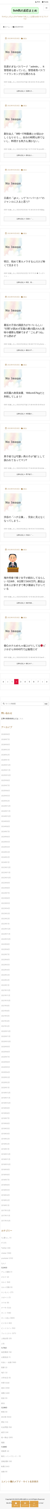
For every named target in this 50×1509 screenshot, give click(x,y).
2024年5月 (5, 842)
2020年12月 (6, 1031)
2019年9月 (5, 1108)
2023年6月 (5, 898)
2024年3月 (5, 852)
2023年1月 (5, 924)
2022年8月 (5, 949)
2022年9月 (5, 944)
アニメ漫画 (6, 1272)
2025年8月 (5, 780)
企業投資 (6, 1357)
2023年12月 (6, 867)
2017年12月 (5, 1210)
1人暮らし (6, 1238)
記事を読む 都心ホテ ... (25, 663)
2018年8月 (5, 1175)
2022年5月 (5, 965)
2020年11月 (5, 1036)
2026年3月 (5, 750)
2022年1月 (5, 985)
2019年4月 (5, 1134)
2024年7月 (5, 831)
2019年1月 (5, 1149)
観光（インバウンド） (11, 1456)
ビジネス (6, 1323)
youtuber (7, 1258)
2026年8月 (5, 734)
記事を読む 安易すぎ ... (25, 91)
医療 (4, 1367)
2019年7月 (5, 1118)
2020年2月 (5, 1082)
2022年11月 (5, 934)
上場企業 (6, 1338)
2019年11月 (5, 1098)
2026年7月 (5, 739)
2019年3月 (5, 1139)
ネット (6, 1313)
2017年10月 (5, 1221)
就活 (5, 1388)
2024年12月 (6, 806)
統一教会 (7, 1437)
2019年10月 (6, 1103)
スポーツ (6, 1297)
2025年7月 (5, 785)
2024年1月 (5, 862)
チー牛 (6, 1308)
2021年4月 (5, 1021)
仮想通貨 (6, 1352)
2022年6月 (5, 959)
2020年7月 (5, 1057)
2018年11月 (5, 1159)
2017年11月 (5, 1215)
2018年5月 (5, 1190)
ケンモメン (7, 1292)
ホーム (7, 27)
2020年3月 (5, 1077)
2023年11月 (5, 872)
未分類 (6, 1417)
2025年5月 (5, 796)
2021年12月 (5, 990)
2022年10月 (6, 939)
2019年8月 (5, 1113)
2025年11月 (5, 770)
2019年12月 (5, 1093)
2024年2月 (5, 857)
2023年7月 (5, 893)
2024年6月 (5, 837)
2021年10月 (5, 1000)
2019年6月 (5, 1123)
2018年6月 (5, 1185)
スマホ (5, 1303)
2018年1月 (5, 1205)
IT (3, 1243)
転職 (5, 1466)
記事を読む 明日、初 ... (25, 282)
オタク (5, 1277)
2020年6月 (5, 1062)
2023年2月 (5, 918)
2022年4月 (5, 970)
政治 (25, 38)
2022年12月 (5, 929)
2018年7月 (5, 1180)
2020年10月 (6, 1041)
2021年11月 (5, 995)
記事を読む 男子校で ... (25, 474)
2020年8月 (5, 1052)
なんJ (3, 1263)
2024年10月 (6, 816)
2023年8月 (5, 888)
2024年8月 (5, 826)
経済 (4, 1432)
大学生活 (6, 1378)
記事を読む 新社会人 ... (25, 155)
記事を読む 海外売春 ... (25, 603)
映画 (4, 1412)
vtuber (6, 1253)
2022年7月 (5, 954)
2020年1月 (5, 1087)
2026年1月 (5, 760)
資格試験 (6, 1461)
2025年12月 (6, 765)
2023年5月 (5, 903)
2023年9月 (5, 883)
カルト (5, 1282)
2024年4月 (5, 847)
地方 (4, 1372)
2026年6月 (5, 744)
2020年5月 (5, 1067)
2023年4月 (5, 908)
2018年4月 (5, 1195)
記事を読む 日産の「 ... (25, 219)
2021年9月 (5, 1006)
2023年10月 (6, 878)
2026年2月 (5, 755)
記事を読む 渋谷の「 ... (25, 535)
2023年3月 (5, 913)
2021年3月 (5, 1026)
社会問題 (6, 1427)
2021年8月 (5, 1011)
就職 (5, 1393)
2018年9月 (5, 1169)
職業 (3, 1442)
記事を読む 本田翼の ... (25, 414)
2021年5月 (5, 1016)
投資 (4, 1398)
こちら (20, 718)
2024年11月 (5, 811)
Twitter (5, 1248)
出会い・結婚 (8, 1362)
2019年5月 (5, 1128)
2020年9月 (5, 1046)
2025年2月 (5, 801)
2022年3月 (5, 975)
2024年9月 (5, 821)
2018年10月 (6, 1164)
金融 (4, 1471)
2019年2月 (5, 1144)
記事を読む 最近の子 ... (25, 350)
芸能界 (5, 1451)
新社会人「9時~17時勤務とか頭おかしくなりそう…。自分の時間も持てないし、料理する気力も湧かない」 (24, 137)
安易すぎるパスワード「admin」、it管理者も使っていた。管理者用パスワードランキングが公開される (24, 70)
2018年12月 (5, 1154)
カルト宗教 (6, 1287)
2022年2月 (5, 980)
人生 (3, 1343)
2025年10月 (6, 775)
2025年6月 (5, 790)
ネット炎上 (8, 1318)
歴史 (4, 1422)
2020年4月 (5, 1072)
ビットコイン (8, 1328)
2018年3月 (5, 1200)
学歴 (5, 1383)
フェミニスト (8, 1333)
